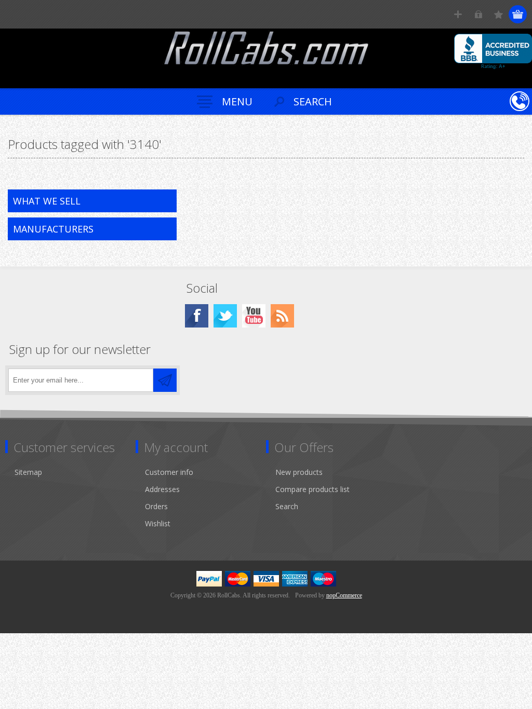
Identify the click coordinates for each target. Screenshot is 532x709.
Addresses (162, 489)
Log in (478, 14)
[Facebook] (196, 316)
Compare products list (312, 489)
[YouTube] (253, 316)
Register (458, 14)
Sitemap (28, 472)
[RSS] (282, 316)
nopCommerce (344, 595)
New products (299, 472)
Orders (156, 506)
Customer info (169, 472)
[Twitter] (225, 316)
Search (286, 506)
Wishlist (157, 523)
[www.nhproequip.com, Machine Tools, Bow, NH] (493, 51)
